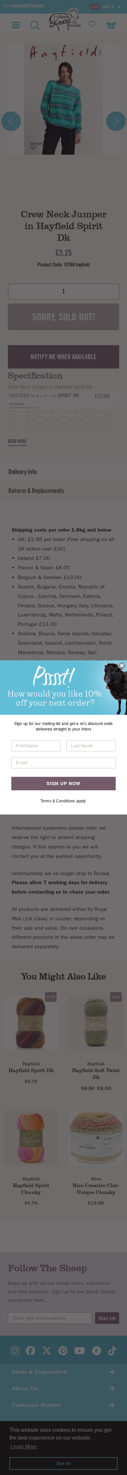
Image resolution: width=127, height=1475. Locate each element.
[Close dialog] (122, 665)
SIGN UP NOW (63, 783)
